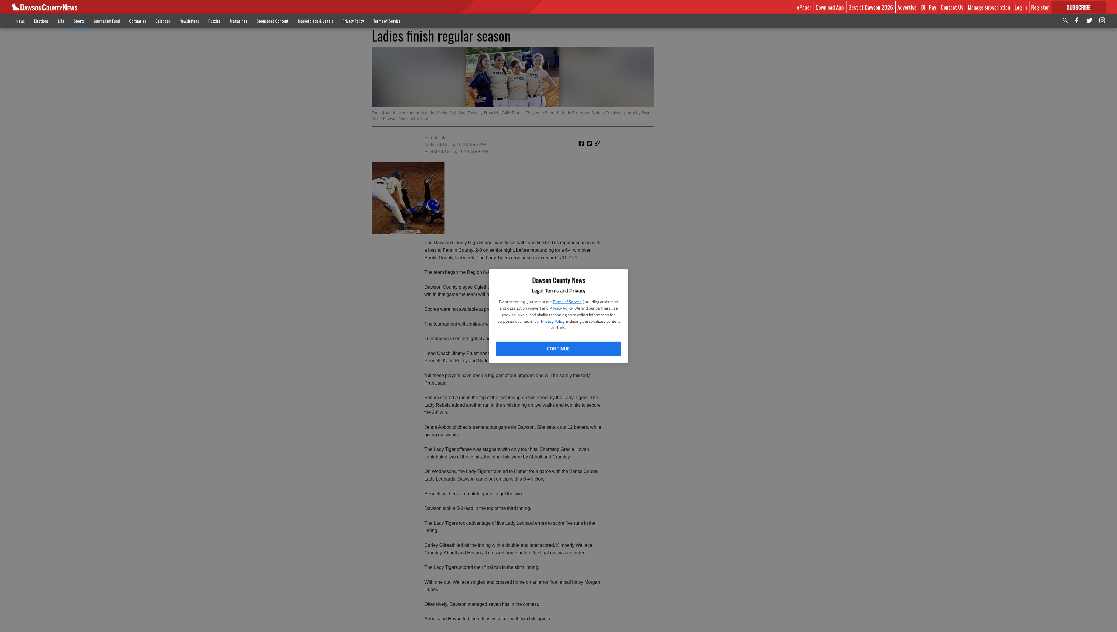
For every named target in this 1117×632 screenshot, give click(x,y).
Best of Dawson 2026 (871, 7)
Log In (1021, 7)
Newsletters (189, 21)
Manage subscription (989, 7)
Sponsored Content (273, 21)
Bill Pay (928, 7)
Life (61, 21)
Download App (830, 7)
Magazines (238, 21)
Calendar (162, 21)
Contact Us (952, 7)
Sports (79, 21)
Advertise (907, 7)
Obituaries (137, 21)
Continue (558, 348)
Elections (41, 21)
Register (1040, 7)
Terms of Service (567, 302)
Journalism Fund (107, 21)
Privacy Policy (561, 308)
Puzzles (214, 21)
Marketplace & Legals (315, 21)
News (20, 21)
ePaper (804, 7)
